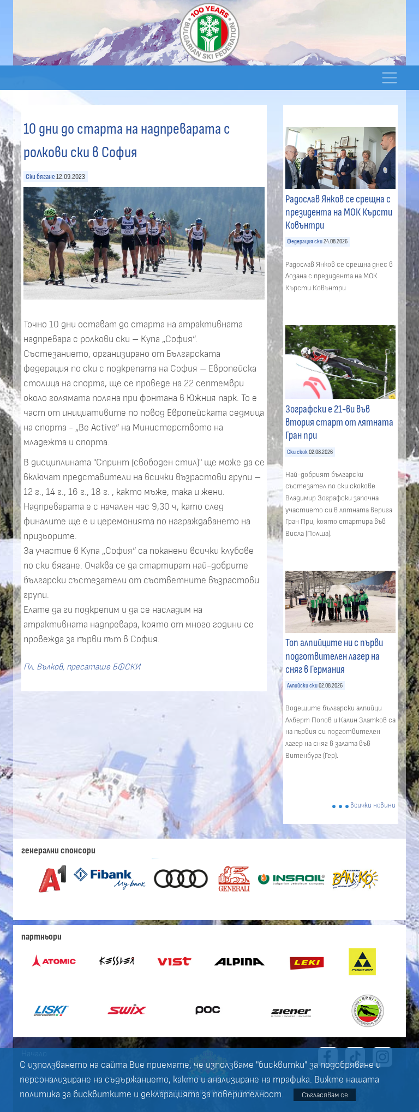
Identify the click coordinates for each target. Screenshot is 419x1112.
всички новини (373, 805)
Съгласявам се (325, 1095)
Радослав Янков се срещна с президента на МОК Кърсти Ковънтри (338, 212)
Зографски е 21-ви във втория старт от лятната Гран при (339, 422)
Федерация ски (304, 241)
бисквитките (102, 1094)
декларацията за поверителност (211, 1094)
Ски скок (297, 452)
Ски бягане (40, 176)
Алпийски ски (302, 686)
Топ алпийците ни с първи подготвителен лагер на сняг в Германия (334, 655)
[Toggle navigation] (389, 77)
